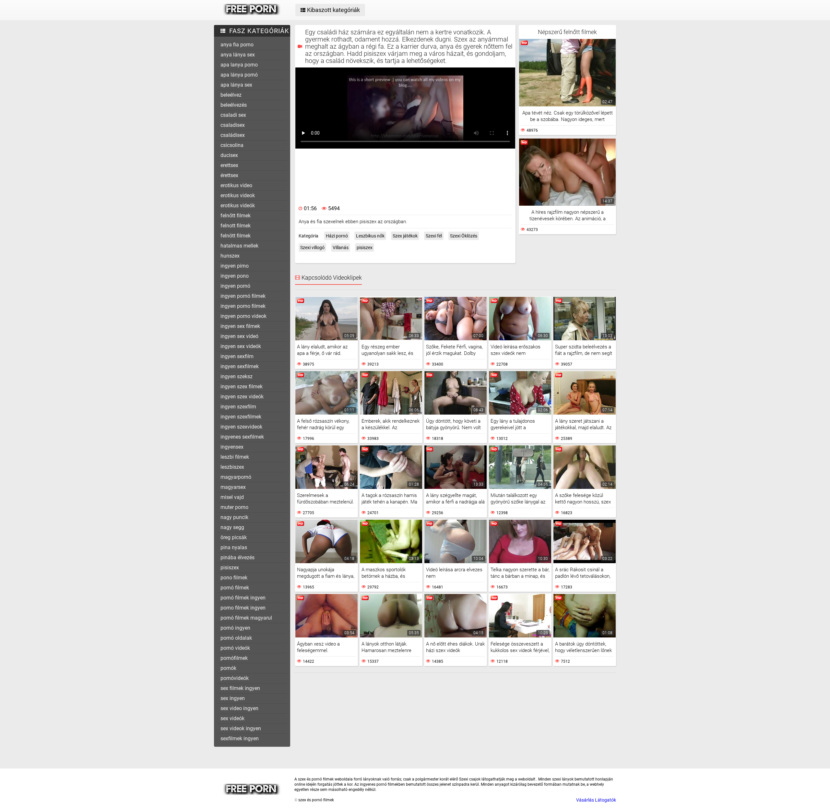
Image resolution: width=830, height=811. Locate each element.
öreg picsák (233, 537)
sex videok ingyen (240, 728)
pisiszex (229, 567)
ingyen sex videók (240, 346)
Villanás (341, 247)
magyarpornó (235, 477)
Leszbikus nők (370, 235)
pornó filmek (234, 588)
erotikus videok (237, 195)
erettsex (229, 165)
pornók (228, 668)
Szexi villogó (312, 247)
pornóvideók (234, 678)
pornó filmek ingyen (243, 598)
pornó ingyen (235, 628)
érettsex (229, 175)
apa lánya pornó (239, 75)
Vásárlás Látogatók (596, 800)
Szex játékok (405, 235)
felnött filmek (235, 236)
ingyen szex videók (242, 396)
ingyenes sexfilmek (242, 437)
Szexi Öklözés (463, 235)
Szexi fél (434, 235)
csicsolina (231, 145)
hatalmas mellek (239, 246)
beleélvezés (233, 105)
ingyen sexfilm (237, 356)
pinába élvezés (237, 557)
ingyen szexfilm (238, 407)
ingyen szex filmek (241, 386)
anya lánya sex (237, 55)
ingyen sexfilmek (239, 366)
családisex (232, 135)
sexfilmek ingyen (239, 738)
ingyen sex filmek (240, 326)
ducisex (229, 155)
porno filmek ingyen (243, 608)
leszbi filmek (234, 457)
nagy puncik (234, 517)
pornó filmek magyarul (246, 618)
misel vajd (232, 497)
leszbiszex (232, 467)
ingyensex (231, 447)
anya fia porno (237, 45)
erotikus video (236, 185)
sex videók (232, 718)
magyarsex (233, 487)
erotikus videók (237, 205)
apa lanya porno (239, 65)
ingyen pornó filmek (243, 296)
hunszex (230, 256)
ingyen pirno (234, 266)
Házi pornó (337, 235)
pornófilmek (234, 658)
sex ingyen (232, 698)
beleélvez (231, 95)
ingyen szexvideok (241, 427)
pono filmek (233, 578)
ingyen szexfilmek (240, 417)
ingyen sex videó (239, 336)
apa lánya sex (236, 85)
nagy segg (232, 527)
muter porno (234, 507)
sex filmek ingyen (240, 688)
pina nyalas (233, 547)
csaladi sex (233, 115)
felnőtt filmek (235, 215)
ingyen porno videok (243, 316)
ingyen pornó (235, 286)
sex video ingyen (239, 708)
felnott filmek (235, 226)
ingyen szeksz (236, 376)
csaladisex (232, 125)
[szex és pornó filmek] (252, 13)
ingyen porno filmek (243, 306)
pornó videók (235, 648)
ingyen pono (234, 276)
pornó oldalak (236, 638)
